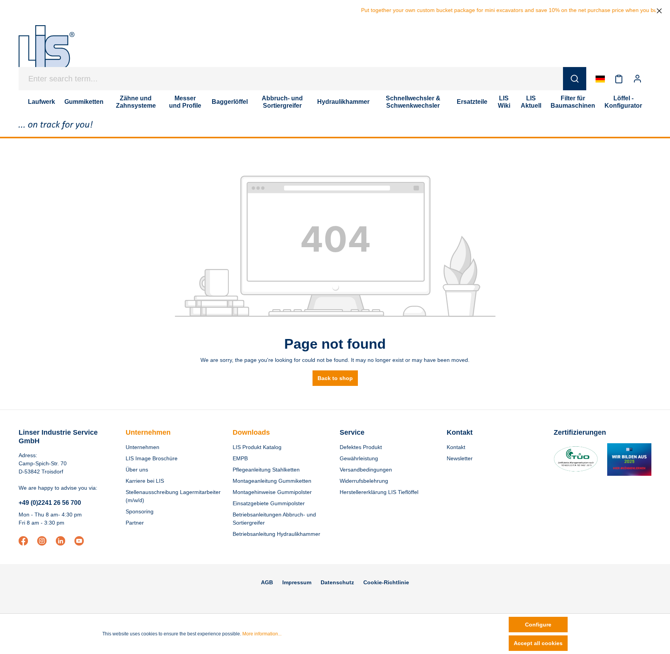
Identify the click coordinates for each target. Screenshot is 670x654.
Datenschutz (337, 582)
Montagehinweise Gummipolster (272, 492)
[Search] (574, 78)
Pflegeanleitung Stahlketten (266, 469)
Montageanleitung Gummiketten (272, 481)
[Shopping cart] (651, 78)
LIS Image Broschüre (152, 458)
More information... (261, 634)
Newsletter (460, 458)
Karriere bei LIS (145, 481)
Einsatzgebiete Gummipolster (269, 503)
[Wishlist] (619, 78)
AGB (267, 582)
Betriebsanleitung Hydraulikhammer (276, 534)
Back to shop (335, 378)
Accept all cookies (538, 643)
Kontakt (456, 447)
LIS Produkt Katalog (257, 447)
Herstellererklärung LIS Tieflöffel (379, 492)
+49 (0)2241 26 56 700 (50, 502)
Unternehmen (148, 432)
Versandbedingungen (366, 469)
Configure (538, 624)
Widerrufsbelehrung (364, 481)
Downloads (251, 432)
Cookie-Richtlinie (386, 582)
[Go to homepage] (46, 51)
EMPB (240, 458)
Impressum (296, 582)
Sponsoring (140, 511)
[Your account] (637, 78)
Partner (135, 523)
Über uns (137, 469)
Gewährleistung (359, 458)
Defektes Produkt (361, 447)
